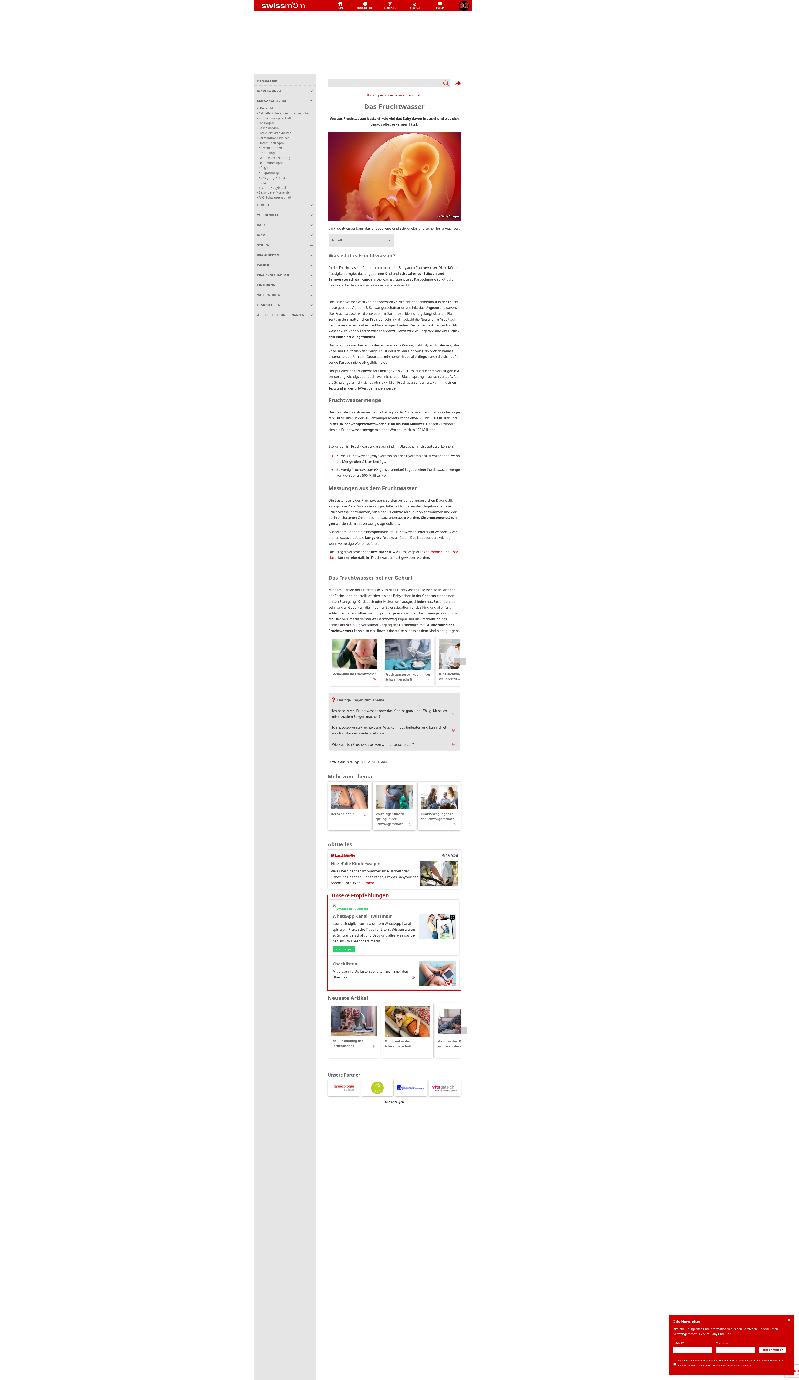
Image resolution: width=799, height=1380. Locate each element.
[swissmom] (292, 6)
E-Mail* (678, 1343)
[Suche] (389, 83)
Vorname (722, 1343)
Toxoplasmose (431, 551)
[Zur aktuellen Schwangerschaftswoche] (464, 6)
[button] (340, 6)
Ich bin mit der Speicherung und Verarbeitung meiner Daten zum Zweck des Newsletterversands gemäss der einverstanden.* (730, 1363)
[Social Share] (458, 83)
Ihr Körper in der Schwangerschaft (394, 95)
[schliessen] (789, 1320)
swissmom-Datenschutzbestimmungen (712, 1365)
